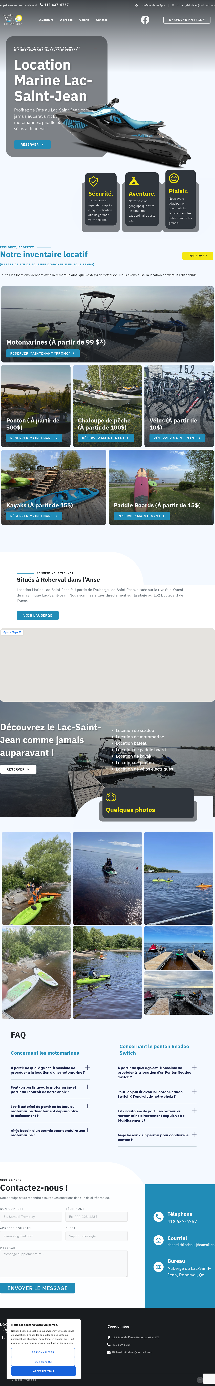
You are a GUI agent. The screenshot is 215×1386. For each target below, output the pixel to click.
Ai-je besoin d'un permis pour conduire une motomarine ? (48, 1133)
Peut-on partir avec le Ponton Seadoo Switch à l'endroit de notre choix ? (150, 1094)
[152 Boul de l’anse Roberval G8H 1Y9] (108, 1337)
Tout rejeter (43, 1361)
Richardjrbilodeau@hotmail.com (132, 1352)
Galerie (84, 20)
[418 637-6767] (108, 1344)
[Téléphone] (158, 1217)
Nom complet (12, 1209)
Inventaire (45, 20)
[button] (50, 1072)
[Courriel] (158, 1240)
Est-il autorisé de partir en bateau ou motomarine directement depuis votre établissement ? (44, 1111)
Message (7, 1248)
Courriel (177, 1238)
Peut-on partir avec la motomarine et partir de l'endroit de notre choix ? (43, 1089)
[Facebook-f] (200, 1380)
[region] (44, 1349)
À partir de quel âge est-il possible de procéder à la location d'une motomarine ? (48, 1070)
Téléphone (75, 1209)
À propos (66, 20)
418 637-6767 (121, 1344)
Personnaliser (43, 1352)
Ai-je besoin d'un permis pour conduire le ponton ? (153, 1137)
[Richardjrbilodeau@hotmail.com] (108, 1352)
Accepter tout (43, 1371)
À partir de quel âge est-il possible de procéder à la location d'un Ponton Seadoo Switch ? (154, 1072)
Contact (101, 20)
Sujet (71, 1228)
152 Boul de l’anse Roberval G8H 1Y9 (135, 1337)
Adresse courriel (16, 1228)
